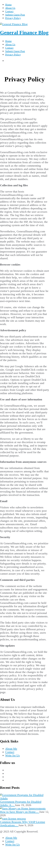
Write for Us (12, 755)
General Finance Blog (24, 32)
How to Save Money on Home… (19, 811)
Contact (9, 11)
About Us (10, 7)
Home (8, 4)
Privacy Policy (13, 18)
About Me (11, 748)
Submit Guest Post (15, 14)
